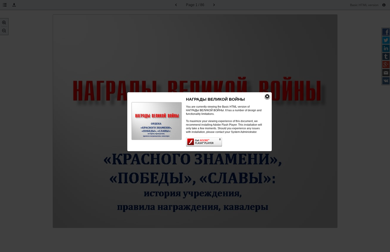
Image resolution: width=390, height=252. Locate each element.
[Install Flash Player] (224, 142)
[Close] (267, 96)
